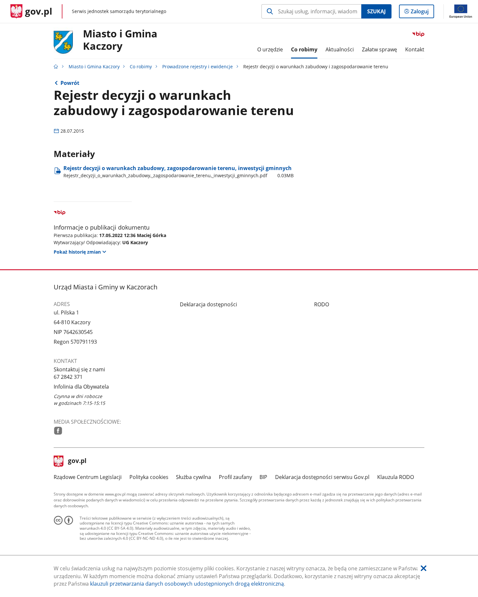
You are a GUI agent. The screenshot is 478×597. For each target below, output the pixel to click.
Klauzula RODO (395, 477)
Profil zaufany (235, 477)
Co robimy (141, 66)
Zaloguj (422, 12)
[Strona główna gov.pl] (56, 66)
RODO (321, 304)
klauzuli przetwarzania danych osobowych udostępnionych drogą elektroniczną (187, 583)
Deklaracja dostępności (208, 304)
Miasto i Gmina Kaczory (120, 40)
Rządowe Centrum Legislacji (88, 477)
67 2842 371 (68, 376)
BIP (263, 477)
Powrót (69, 82)
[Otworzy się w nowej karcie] (58, 430)
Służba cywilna (193, 477)
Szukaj (376, 11)
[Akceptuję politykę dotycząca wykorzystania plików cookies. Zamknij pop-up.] (424, 568)
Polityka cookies (148, 477)
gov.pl (77, 461)
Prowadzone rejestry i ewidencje (197, 66)
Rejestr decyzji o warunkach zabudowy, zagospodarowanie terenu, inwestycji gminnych (178, 172)
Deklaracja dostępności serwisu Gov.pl (322, 477)
